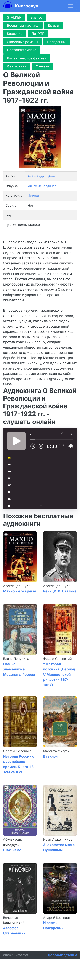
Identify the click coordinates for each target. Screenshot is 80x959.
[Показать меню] (71, 6)
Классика (14, 34)
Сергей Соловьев (17, 751)
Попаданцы (56, 42)
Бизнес (36, 17)
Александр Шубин (17, 586)
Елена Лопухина (16, 659)
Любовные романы (22, 42)
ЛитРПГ (38, 34)
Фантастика (16, 66)
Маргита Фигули (56, 751)
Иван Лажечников (57, 839)
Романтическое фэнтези (26, 58)
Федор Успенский (57, 659)
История (34, 195)
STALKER (14, 17)
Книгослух (26, 5)
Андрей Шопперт (57, 918)
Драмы (53, 25)
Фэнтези (42, 66)
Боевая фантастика (23, 25)
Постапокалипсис (21, 50)
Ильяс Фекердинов (42, 186)
